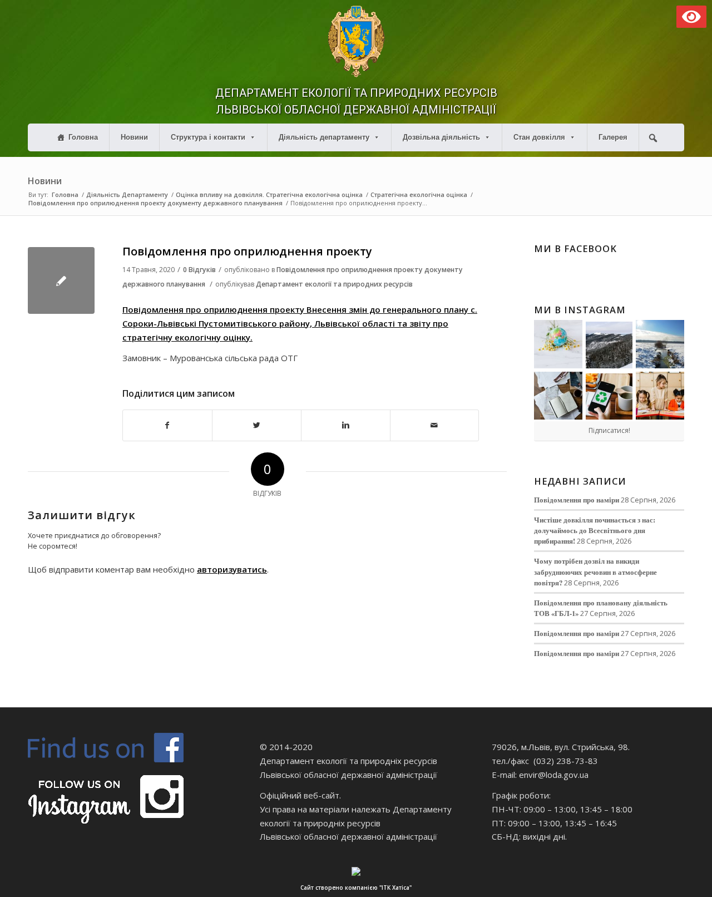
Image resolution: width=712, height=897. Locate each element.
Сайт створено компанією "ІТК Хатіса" (356, 887)
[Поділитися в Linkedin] (345, 425)
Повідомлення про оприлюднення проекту (247, 251)
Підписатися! (609, 430)
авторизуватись (232, 569)
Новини (134, 137)
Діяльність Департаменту (127, 194)
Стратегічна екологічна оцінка (418, 194)
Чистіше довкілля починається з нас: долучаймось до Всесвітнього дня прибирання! (594, 530)
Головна (83, 137)
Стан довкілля (539, 137)
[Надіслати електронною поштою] (434, 425)
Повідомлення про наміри (576, 500)
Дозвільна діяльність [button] (441, 137)
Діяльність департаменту (324, 137)
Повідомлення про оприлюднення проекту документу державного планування (155, 203)
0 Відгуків (199, 269)
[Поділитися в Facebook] (167, 425)
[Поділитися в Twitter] (256, 425)
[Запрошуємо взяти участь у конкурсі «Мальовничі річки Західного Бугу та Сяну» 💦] (660, 396)
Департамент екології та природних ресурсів (334, 284)
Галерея (613, 137)
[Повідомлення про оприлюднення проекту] (61, 280)
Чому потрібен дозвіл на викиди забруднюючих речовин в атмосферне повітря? (595, 571)
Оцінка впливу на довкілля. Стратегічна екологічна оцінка (269, 194)
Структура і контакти (208, 137)
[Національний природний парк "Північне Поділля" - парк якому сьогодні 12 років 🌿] (660, 344)
